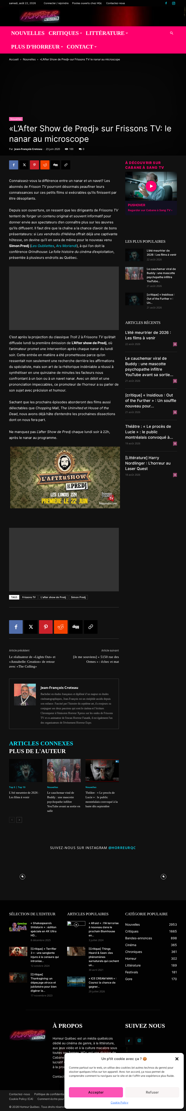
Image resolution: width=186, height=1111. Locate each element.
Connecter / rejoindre (56, 3)
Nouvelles (27, 33)
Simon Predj (78, 597)
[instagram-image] (22, 875)
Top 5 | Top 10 (17, 787)
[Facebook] (166, 3)
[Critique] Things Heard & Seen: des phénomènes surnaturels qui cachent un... (104, 957)
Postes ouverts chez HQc (87, 3)
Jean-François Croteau (28, 149)
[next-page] (19, 820)
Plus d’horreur (35, 47)
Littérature (105, 33)
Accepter (96, 1092)
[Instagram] (173, 3)
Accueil (14, 59)
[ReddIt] (44, 164)
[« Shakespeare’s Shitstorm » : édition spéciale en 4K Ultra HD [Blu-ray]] (18, 926)
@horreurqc (122, 847)
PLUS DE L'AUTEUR (37, 751)
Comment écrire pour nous (54, 1099)
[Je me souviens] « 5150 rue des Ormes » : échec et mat (96, 659)
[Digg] (55, 164)
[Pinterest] (34, 164)
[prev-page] (12, 820)
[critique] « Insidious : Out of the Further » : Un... (160, 298)
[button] (177, 1059)
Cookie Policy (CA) (21, 1099)
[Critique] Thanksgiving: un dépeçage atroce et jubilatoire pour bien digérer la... (43, 982)
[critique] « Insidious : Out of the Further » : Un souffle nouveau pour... (150, 400)
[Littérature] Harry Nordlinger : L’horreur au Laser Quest (148, 463)
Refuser (152, 1092)
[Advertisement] (64, 298)
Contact (80, 47)
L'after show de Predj (53, 597)
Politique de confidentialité (51, 1094)
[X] (24, 164)
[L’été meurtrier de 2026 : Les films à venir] (25, 770)
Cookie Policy (119, 1102)
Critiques (64, 33)
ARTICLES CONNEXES (41, 743)
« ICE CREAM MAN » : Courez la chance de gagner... (102, 982)
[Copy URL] (65, 164)
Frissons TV (29, 597)
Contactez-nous (115, 3)
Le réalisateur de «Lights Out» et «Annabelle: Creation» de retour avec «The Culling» (32, 661)
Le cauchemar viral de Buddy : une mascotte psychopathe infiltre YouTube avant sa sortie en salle (63, 801)
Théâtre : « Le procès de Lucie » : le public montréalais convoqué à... (149, 432)
